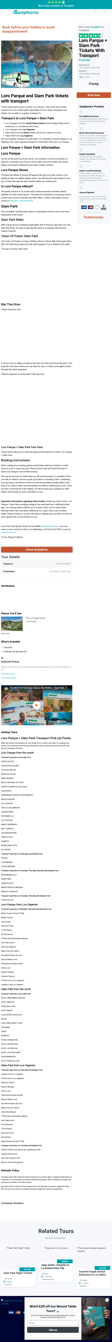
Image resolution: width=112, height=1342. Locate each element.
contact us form (8, 532)
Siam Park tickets (8, 674)
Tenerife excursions (50, 526)
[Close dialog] (107, 1300)
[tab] (36, 577)
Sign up (53, 1329)
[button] (37, 705)
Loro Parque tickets (8, 678)
